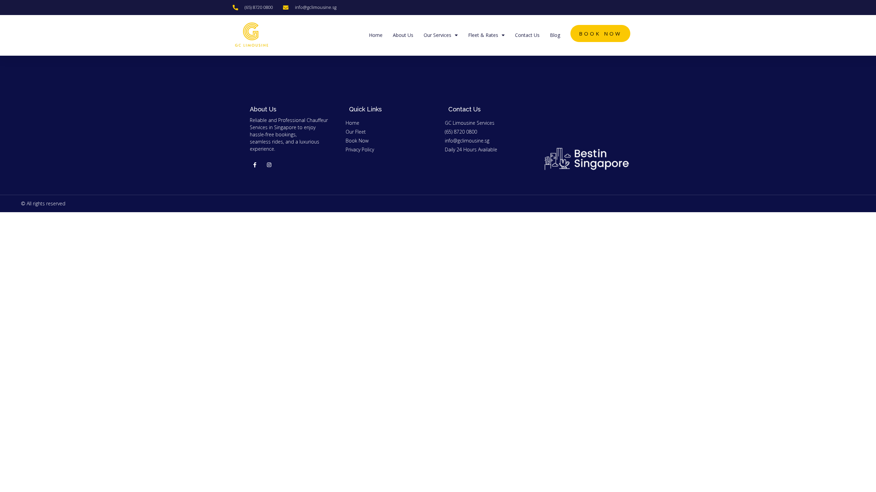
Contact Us (527, 35)
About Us (403, 35)
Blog (555, 35)
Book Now (600, 33)
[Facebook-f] (254, 164)
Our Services (437, 35)
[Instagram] (269, 164)
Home (376, 35)
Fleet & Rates (483, 35)
